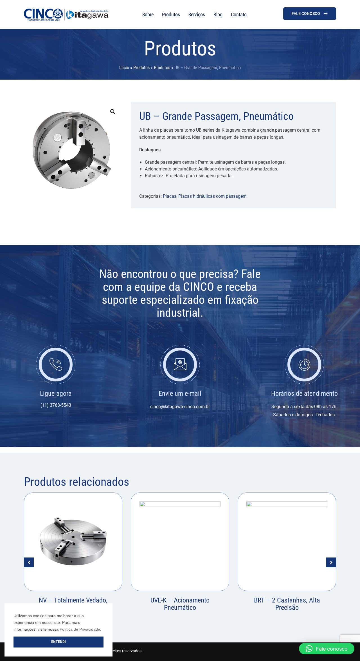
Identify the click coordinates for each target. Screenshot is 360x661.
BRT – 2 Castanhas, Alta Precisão (180, 603)
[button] (113, 112)
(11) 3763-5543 (55, 405)
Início (124, 67)
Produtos (171, 14)
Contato (239, 14)
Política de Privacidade (80, 629)
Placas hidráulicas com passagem (212, 196)
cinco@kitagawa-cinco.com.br (180, 406)
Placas (169, 196)
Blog (217, 14)
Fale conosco (306, 13)
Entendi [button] (58, 641)
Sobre (148, 14)
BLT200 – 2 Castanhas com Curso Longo (287, 603)
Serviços (196, 14)
